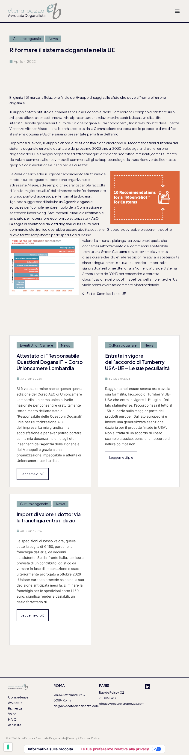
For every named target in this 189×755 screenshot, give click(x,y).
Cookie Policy (90, 738)
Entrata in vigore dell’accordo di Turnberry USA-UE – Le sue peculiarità (137, 362)
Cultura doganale (27, 38)
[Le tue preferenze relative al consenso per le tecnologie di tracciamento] (8, 747)
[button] (177, 11)
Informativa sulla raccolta (50, 749)
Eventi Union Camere (36, 345)
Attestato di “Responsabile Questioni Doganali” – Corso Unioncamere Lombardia (50, 362)
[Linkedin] (148, 686)
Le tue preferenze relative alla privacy (115, 749)
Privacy (72, 738)
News (53, 38)
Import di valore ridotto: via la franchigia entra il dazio (49, 517)
